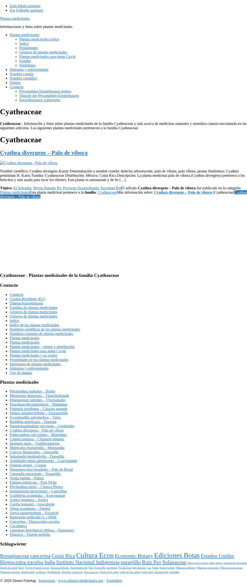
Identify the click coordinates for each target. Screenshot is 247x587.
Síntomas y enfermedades (29, 368)
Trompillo (100, 568)
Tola (91, 568)
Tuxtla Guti (124, 568)
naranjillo (131, 562)
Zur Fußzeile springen (26, 10)
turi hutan (112, 568)
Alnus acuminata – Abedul (30, 508)
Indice (14, 321)
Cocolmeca (18, 526)
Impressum (47, 581)
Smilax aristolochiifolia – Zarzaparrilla (39, 413)
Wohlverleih (28, 572)
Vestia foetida (166, 568)
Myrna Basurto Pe (47, 188)
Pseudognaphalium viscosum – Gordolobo (42, 426)
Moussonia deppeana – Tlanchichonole (39, 396)
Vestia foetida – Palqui (27, 478)
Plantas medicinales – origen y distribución (42, 347)
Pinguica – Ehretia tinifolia (30, 534)
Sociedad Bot (111, 188)
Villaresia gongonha (208, 568)
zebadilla (174, 572)
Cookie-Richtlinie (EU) (27, 299)
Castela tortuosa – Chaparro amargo (37, 439)
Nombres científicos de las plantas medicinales (45, 329)
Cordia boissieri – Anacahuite (32, 504)
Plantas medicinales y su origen (33, 355)
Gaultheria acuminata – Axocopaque (37, 495)
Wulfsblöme (54, 572)
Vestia (155, 568)
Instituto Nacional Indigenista (88, 562)
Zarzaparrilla (161, 572)
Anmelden (114, 581)
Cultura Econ (95, 555)
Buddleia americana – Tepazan (33, 422)
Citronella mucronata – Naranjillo (35, 474)
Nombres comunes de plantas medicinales (41, 334)
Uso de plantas (21, 373)
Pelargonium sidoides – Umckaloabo (38, 400)
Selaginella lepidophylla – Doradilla (37, 456)
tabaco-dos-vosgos (197, 563)
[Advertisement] (123, 234)
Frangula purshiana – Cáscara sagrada (38, 409)
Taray (21, 568)
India (49, 562)
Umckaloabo (139, 568)
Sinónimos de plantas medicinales (35, 364)
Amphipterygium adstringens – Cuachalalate (43, 461)
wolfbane (41, 572)
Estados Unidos (217, 556)
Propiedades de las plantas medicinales (39, 360)
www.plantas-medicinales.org (80, 581)
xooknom (77, 572)
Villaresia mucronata (231, 568)
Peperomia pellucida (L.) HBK (33, 517)
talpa (211, 563)
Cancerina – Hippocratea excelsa (35, 521)
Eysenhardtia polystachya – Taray (35, 417)
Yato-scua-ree (91, 572)
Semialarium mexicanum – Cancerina (38, 491)
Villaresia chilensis (185, 568)
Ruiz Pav (151, 562)
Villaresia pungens (10, 572)
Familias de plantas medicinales (33, 308)
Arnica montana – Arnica (29, 500)
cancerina (40, 556)
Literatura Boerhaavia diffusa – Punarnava (42, 530)
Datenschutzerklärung (26, 303)
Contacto (16, 295)
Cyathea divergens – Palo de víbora (44, 153)
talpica (219, 563)
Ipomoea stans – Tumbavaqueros (35, 443)
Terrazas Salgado (59, 568)
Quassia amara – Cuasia (28, 465)
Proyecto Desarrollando (81, 188)
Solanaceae (174, 562)
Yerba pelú (147, 572)
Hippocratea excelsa (21, 562)
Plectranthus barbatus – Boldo (32, 391)
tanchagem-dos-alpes (235, 563)
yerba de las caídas (129, 572)
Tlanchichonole (79, 568)
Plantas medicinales (15, 18)
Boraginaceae (14, 556)
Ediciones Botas (177, 555)
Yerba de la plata (109, 572)
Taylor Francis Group (37, 568)
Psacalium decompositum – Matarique (39, 404)
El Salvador (22, 188)
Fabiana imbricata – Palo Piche (33, 482)
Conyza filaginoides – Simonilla (34, 452)
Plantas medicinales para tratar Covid (38, 351)
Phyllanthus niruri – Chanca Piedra (36, 487)
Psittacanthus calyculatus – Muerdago (38, 435)
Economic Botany (134, 556)
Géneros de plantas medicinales (33, 312)
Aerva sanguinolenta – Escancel (34, 513)
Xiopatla (66, 572)
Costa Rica (63, 556)
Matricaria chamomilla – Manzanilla (37, 448)
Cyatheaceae (107, 192)
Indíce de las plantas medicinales (34, 325)
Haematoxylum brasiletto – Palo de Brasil (41, 469)
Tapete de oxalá (8, 568)
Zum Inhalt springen (25, 6)
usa (149, 568)
